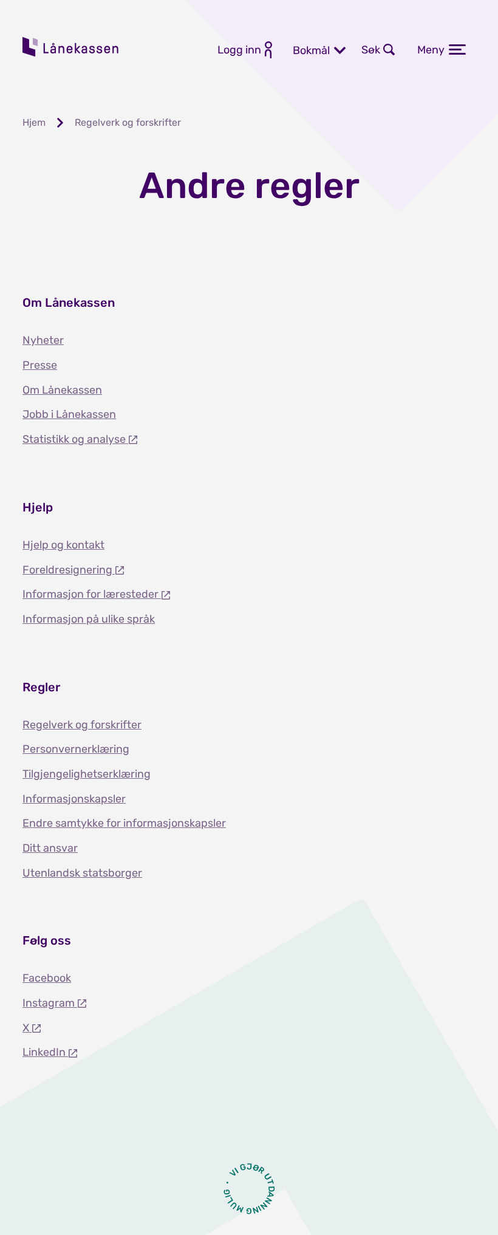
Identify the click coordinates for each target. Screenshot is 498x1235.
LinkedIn (45, 1052)
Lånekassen (71, 46)
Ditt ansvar (50, 848)
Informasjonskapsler (74, 799)
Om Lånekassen (62, 390)
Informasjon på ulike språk (88, 619)
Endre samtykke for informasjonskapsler (124, 823)
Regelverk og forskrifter (82, 724)
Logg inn (239, 49)
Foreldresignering (68, 569)
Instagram (49, 1003)
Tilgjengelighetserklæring (86, 774)
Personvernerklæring (75, 749)
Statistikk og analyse (75, 439)
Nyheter (43, 340)
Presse (39, 365)
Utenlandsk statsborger (82, 873)
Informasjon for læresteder (91, 594)
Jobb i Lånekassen (69, 414)
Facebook (46, 978)
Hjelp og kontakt (63, 545)
